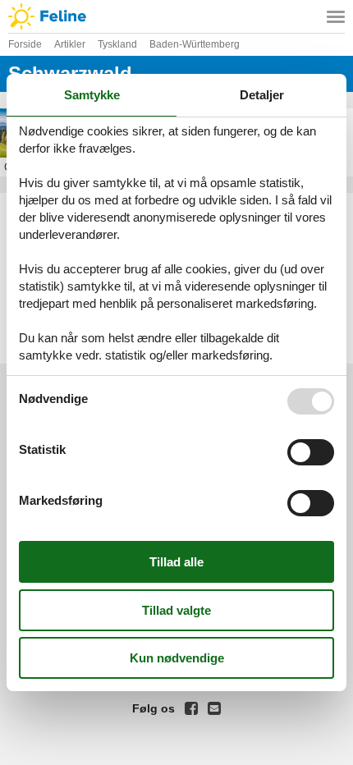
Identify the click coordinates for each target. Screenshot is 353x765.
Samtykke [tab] (92, 95)
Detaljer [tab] (262, 95)
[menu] (336, 16)
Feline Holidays (176, 16)
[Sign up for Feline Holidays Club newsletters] (214, 708)
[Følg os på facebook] (191, 708)
